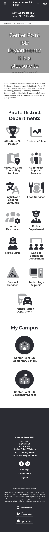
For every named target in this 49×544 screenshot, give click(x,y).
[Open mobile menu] (5, 3)
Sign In (24, 477)
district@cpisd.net (28, 456)
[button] (26, 3)
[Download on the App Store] (24, 521)
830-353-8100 (28, 452)
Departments (8, 23)
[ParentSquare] (24, 507)
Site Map (24, 470)
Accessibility (24, 473)
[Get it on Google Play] (24, 513)
